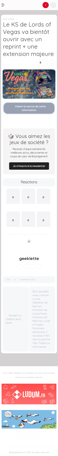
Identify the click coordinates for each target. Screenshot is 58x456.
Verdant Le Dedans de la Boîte (13, 319)
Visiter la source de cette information (30, 108)
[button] (5, 5)
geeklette (29, 258)
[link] (51, 62)
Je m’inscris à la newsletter (29, 166)
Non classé (8, 18)
